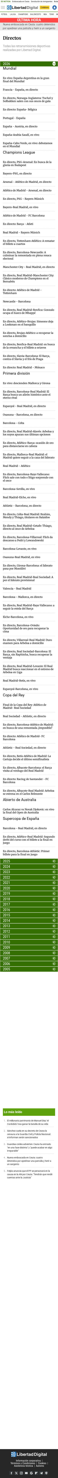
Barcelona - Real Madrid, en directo (25, 828)
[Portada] (22, 7)
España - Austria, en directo (20, 126)
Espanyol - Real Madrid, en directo (24, 406)
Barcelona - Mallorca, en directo (23, 597)
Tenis (51, 14)
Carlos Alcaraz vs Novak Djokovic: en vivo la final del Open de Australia (28, 811)
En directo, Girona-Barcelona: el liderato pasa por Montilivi (27, 567)
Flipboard (36, 1473)
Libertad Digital (29, 1454)
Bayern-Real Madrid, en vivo (20, 207)
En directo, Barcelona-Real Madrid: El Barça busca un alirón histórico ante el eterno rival (26, 394)
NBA (45, 14)
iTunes (46, 1473)
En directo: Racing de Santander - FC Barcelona (26, 781)
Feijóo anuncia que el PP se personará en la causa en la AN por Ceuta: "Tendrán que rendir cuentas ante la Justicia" (30, 1174)
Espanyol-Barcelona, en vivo (20, 689)
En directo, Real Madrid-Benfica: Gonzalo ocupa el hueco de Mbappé (28, 311)
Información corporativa (28, 1460)
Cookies (42, 1463)
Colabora (45, 7)
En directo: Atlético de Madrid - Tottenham (22, 292)
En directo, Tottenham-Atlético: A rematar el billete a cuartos (29, 242)
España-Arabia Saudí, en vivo (21, 134)
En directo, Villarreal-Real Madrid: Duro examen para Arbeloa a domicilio (27, 641)
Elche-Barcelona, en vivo (18, 617)
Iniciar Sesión (54, 7)
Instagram (21, 1473)
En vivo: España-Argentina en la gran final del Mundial (26, 80)
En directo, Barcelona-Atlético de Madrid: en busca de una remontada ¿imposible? (28, 726)
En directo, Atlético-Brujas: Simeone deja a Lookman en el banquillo (28, 323)
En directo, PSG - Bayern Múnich (23, 198)
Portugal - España (14, 118)
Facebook (11, 1473)
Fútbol (4, 14)
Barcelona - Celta (13, 423)
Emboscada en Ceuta (20, 1)
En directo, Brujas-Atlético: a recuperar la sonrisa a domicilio (28, 334)
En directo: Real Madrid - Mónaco (24, 367)
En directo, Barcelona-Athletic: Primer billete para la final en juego (26, 853)
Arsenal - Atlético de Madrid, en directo (27, 181)
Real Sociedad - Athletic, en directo (24, 716)
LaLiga (13, 14)
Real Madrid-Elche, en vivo (19, 497)
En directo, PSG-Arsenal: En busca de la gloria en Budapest (27, 164)
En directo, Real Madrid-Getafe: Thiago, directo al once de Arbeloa (27, 527)
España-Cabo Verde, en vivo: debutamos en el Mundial (27, 145)
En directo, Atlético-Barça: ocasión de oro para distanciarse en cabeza (28, 444)
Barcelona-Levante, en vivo (19, 548)
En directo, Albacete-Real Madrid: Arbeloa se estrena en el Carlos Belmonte (28, 792)
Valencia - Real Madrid (17, 588)
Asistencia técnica (23, 1465)
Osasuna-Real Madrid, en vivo (21, 557)
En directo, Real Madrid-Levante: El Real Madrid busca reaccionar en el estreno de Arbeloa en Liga (28, 669)
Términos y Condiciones (22, 1463)
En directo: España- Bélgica (20, 109)
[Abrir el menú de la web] (3, 7)
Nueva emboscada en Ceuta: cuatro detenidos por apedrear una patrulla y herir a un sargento (29, 1160)
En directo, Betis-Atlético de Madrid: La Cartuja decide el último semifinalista (27, 758)
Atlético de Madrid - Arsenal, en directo (27, 190)
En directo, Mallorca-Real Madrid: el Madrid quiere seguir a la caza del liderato (28, 456)
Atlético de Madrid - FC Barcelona (24, 215)
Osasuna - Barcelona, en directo (22, 414)
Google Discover (31, 1473)
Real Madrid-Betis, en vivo (19, 680)
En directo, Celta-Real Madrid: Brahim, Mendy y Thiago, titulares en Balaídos (27, 516)
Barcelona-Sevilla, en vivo (19, 489)
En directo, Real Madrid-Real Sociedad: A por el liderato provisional (28, 579)
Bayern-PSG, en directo (17, 173)
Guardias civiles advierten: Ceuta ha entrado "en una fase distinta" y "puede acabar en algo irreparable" (29, 1147)
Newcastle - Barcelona (17, 301)
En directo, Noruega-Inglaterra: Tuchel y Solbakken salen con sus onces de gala (28, 100)
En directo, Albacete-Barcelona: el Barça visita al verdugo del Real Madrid (27, 769)
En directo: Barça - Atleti (18, 224)
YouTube (26, 1473)
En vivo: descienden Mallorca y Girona (26, 383)
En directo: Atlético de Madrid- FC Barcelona (24, 738)
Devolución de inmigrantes (41, 1)
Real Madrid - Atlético (16, 465)
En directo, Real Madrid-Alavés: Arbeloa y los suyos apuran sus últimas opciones (28, 433)
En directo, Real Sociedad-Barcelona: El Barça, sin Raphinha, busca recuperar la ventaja (27, 654)
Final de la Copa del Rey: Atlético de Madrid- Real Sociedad (24, 706)
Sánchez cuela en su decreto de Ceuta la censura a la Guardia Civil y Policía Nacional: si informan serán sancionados (29, 1134)
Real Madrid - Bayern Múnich (21, 232)
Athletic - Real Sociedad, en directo (24, 747)
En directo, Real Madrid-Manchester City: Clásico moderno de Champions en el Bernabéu (28, 278)
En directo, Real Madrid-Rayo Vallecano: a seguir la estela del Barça (28, 607)
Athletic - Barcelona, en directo (22, 505)
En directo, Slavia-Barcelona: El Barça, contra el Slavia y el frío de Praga (26, 357)
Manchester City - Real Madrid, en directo (29, 267)
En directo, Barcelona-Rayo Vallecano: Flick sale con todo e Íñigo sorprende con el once (28, 477)
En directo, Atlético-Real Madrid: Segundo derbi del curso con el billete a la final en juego (29, 839)
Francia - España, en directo (20, 89)
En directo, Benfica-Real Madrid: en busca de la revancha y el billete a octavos (29, 346)
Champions (23, 14)
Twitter (16, 1473)
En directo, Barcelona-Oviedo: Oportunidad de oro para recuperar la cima (26, 628)
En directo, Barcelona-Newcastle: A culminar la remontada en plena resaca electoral (27, 255)
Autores (40, 1465)
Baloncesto (35, 14)
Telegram (41, 1473)
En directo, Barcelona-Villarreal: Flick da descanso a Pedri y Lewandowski (28, 539)
